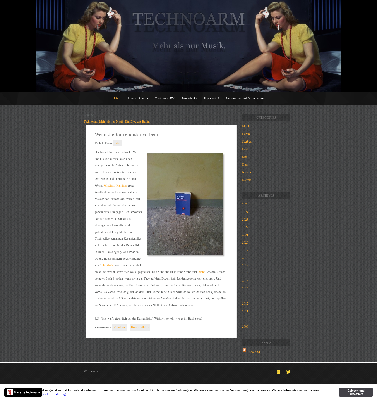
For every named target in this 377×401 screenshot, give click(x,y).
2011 (245, 311)
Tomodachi (189, 98)
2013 (245, 296)
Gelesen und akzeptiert (356, 392)
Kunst (245, 164)
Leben (118, 143)
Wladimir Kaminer (115, 185)
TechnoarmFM (165, 98)
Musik (246, 126)
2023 (245, 219)
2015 (245, 280)
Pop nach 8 (211, 98)
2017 (245, 265)
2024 (245, 212)
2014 (245, 288)
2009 (245, 326)
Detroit (246, 180)
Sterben (247, 141)
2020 (245, 242)
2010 (245, 319)
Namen (246, 172)
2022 (245, 227)
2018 (245, 258)
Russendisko (140, 327)
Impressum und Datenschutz (245, 98)
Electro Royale (138, 98)
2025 (245, 204)
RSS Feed (254, 351)
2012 (245, 303)
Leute (245, 149)
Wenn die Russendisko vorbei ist (128, 134)
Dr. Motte (108, 265)
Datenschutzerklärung (51, 394)
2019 (245, 250)
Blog (117, 98)
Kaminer (119, 327)
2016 (245, 273)
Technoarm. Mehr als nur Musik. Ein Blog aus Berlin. (117, 121)
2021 (245, 235)
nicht (202, 272)
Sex (244, 157)
